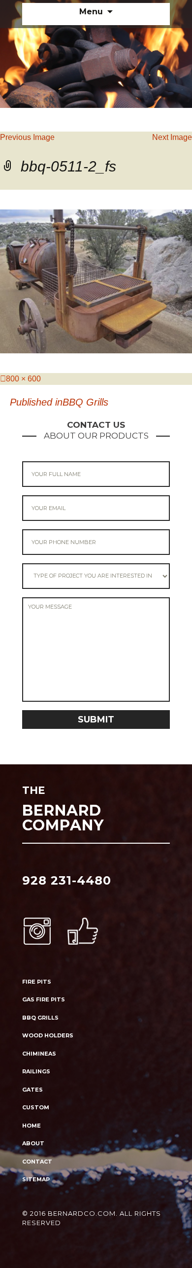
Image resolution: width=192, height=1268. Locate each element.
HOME (31, 1125)
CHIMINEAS (39, 1053)
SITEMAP (36, 1179)
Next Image (172, 137)
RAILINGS (36, 1071)
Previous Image (27, 137)
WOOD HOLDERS (47, 1035)
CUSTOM (35, 1107)
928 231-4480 (66, 880)
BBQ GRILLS (40, 1017)
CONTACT (37, 1161)
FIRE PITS (36, 981)
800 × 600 (23, 379)
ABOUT (33, 1143)
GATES (32, 1089)
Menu (91, 11)
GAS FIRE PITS (43, 999)
